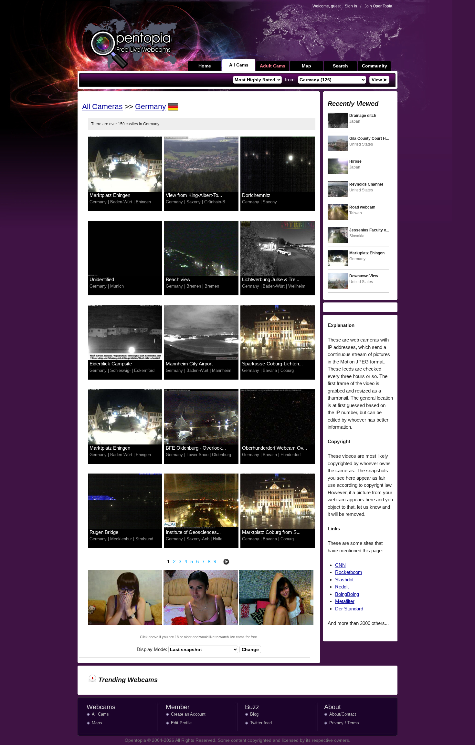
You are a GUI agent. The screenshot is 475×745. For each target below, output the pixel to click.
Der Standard (349, 608)
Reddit (342, 586)
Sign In (351, 6)
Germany (150, 107)
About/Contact (342, 714)
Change (250, 649)
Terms (353, 722)
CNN (340, 565)
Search (340, 65)
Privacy (336, 722)
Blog (254, 714)
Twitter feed (261, 722)
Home (204, 65)
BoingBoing (347, 594)
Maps (97, 722)
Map (306, 65)
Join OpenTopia (378, 6)
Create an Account (188, 714)
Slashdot (344, 579)
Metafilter (344, 601)
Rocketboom (348, 572)
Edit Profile (181, 722)
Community (374, 65)
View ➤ (379, 79)
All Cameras (102, 107)
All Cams (238, 64)
